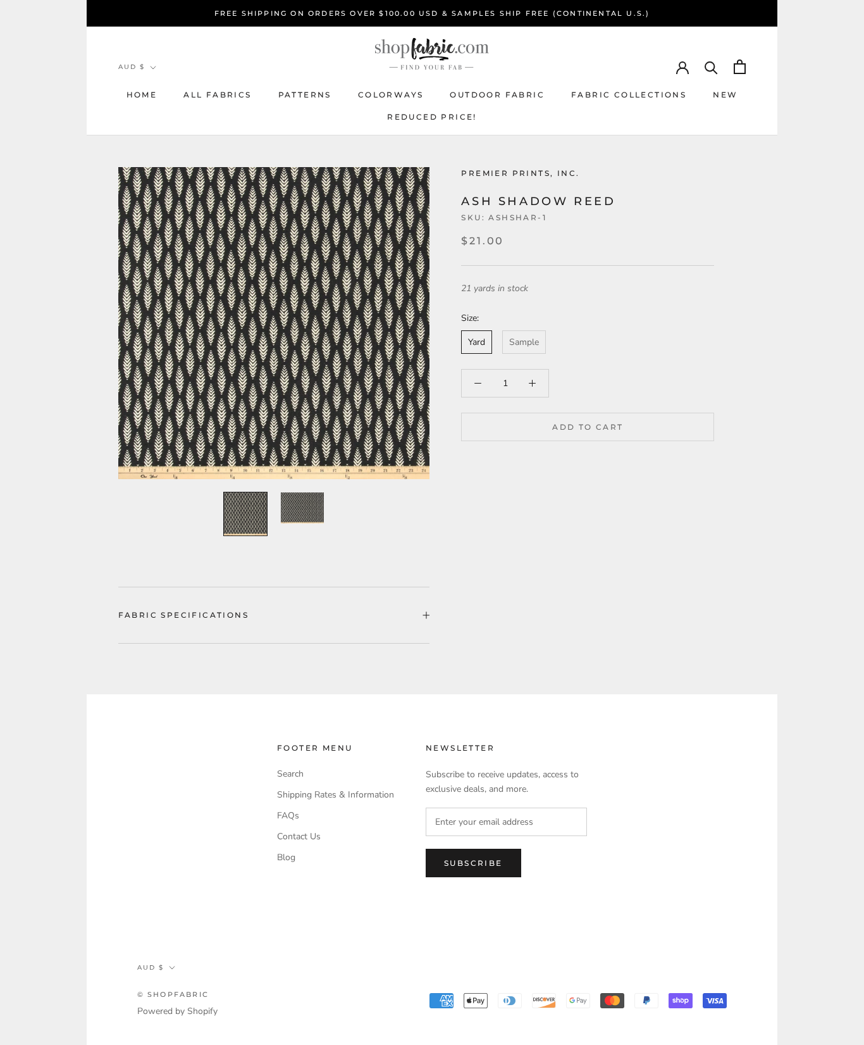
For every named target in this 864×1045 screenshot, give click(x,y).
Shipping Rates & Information (335, 795)
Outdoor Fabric (497, 94)
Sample (524, 342)
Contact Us (299, 836)
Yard (476, 342)
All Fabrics (217, 94)
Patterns (304, 94)
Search (290, 774)
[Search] (711, 66)
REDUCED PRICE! (432, 117)
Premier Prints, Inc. (520, 173)
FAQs (288, 816)
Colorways (391, 94)
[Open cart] (740, 66)
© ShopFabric (173, 994)
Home (142, 94)
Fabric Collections (628, 94)
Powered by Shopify (177, 1011)
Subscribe (473, 863)
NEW (725, 94)
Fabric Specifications (183, 615)
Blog (286, 857)
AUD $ (131, 67)
